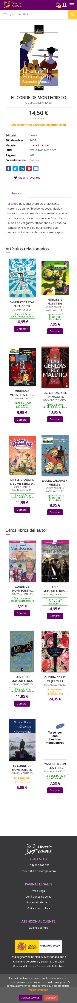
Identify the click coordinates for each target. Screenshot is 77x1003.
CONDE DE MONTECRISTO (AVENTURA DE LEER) (22, 588)
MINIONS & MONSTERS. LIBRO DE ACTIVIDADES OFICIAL (22, 392)
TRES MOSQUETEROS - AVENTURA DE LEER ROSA (55, 588)
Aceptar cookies (30, 997)
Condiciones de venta (39, 896)
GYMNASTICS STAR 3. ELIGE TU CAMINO (22, 304)
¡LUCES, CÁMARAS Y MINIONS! (55, 482)
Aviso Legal (38, 890)
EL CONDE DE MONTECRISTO (22, 767)
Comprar (22, 329)
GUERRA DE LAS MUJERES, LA (55, 679)
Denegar (51, 997)
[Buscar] (72, 14)
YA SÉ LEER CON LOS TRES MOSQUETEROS (55, 765)
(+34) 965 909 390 (38, 865)
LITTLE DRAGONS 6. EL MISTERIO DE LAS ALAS (22, 481)
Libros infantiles (40, 145)
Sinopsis (16, 193)
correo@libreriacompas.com (38, 871)
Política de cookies (38, 908)
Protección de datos (38, 902)
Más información (38, 989)
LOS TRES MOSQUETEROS (22, 678)
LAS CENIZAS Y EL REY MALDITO (55, 394)
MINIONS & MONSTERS (55, 301)
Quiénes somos (38, 927)
